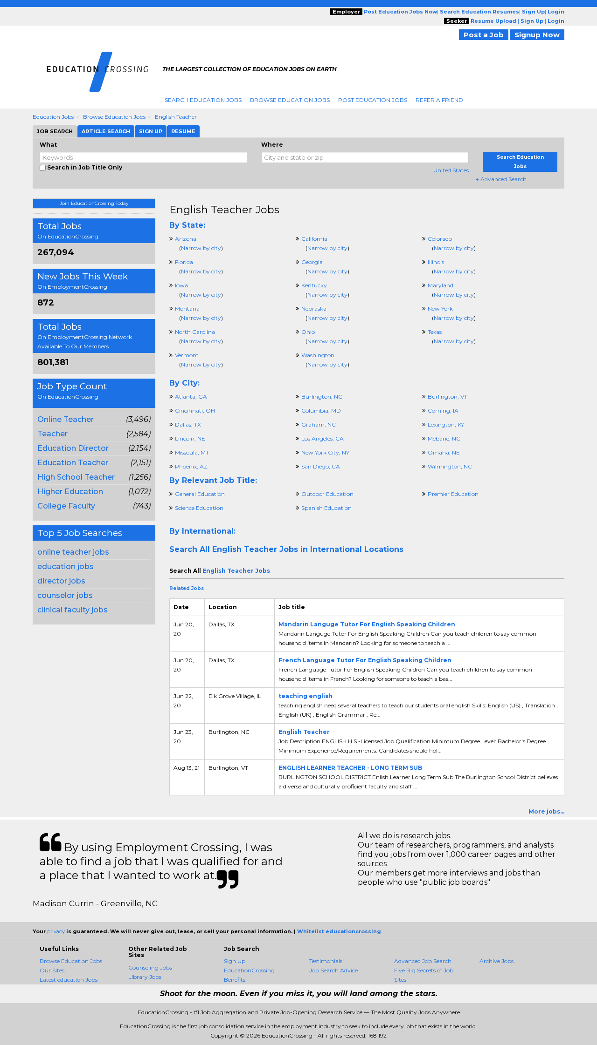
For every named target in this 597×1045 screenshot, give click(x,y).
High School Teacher (76, 477)
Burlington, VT (447, 396)
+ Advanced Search (501, 179)
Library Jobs (144, 976)
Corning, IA (443, 410)
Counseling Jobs (150, 967)
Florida (184, 261)
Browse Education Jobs (290, 99)
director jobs (61, 581)
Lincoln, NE (190, 438)
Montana (187, 308)
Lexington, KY (446, 424)
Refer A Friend (439, 99)
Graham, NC (318, 424)
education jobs (65, 566)
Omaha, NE (444, 452)
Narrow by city (201, 247)
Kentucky (314, 285)
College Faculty (66, 506)
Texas (435, 331)
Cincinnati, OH (195, 410)
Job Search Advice (333, 970)
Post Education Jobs (372, 99)
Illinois (436, 261)
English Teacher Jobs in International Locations (307, 549)
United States (451, 170)
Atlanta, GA (191, 396)
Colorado (440, 238)
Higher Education (70, 491)
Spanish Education (326, 507)
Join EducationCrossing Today (94, 203)
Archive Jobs (496, 960)
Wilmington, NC (450, 466)
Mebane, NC (444, 438)
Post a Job (484, 34)
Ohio (308, 331)
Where (272, 144)
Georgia (312, 261)
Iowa (181, 285)
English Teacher (176, 116)
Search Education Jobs (203, 99)
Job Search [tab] (55, 131)
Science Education (199, 507)
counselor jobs (65, 595)
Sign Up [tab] (150, 131)
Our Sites (52, 970)
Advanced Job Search (422, 960)
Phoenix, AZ (191, 466)
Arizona (185, 238)
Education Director (73, 448)
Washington (317, 355)
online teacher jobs (73, 552)
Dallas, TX (188, 424)
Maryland (440, 285)
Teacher (52, 433)
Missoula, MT (192, 452)
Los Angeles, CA (322, 438)
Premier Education (453, 493)
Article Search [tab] (106, 131)
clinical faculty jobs (72, 609)
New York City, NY (325, 452)
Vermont (187, 355)
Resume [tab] (183, 131)
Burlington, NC (321, 396)
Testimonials (325, 960)
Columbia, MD (321, 410)
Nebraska (313, 308)
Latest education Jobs (68, 979)
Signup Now (537, 34)
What (48, 144)
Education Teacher (72, 462)
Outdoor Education (327, 493)
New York (440, 308)
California (314, 238)
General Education (200, 493)
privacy (56, 931)
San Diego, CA (320, 466)
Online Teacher (65, 419)
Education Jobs (53, 116)
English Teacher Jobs (224, 210)
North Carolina (195, 331)
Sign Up (234, 960)
